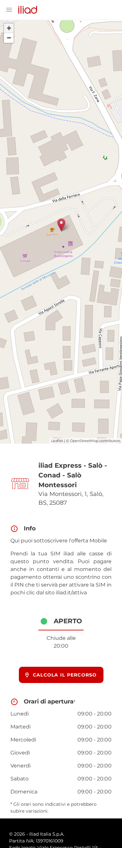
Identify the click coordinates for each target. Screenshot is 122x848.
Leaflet (57, 440)
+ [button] (9, 28)
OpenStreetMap (84, 440)
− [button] (9, 38)
